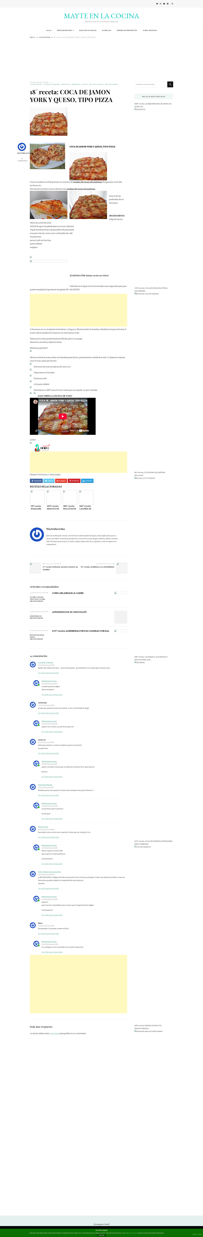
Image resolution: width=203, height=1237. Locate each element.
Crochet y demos (45, 662)
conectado (54, 1033)
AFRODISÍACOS (35, 616)
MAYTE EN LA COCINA (101, 15)
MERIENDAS (76, 84)
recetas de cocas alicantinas (87, 182)
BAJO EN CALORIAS (87, 30)
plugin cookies (197, 1234)
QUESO (85, 84)
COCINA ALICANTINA (51, 84)
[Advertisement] (101, 56)
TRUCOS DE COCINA (37, 599)
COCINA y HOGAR (36, 597)
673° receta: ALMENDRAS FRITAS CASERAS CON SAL (80, 631)
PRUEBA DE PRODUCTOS (127, 30)
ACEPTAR (101, 1235)
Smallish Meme (45, 785)
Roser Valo (43, 827)
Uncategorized (111, 84)
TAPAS (32, 637)
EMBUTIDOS (65, 84)
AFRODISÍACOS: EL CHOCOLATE (69, 612)
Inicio (49, 30)
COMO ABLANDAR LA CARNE (68, 593)
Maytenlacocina (21, 153)
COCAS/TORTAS (36, 84)
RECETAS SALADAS (96, 84)
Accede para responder (48, 673)
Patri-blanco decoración (49, 872)
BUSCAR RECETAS (64, 30)
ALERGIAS (106, 30)
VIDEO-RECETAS (150, 30)
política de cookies (131, 1233)
